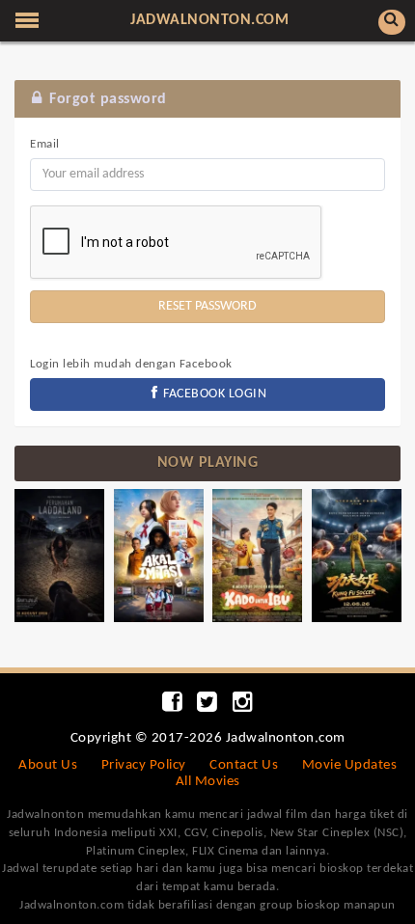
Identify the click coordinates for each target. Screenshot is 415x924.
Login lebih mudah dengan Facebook (131, 364)
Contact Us (243, 765)
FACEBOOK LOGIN (213, 394)
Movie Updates (350, 765)
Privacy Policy (143, 765)
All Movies (208, 782)
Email (45, 144)
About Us (47, 765)
